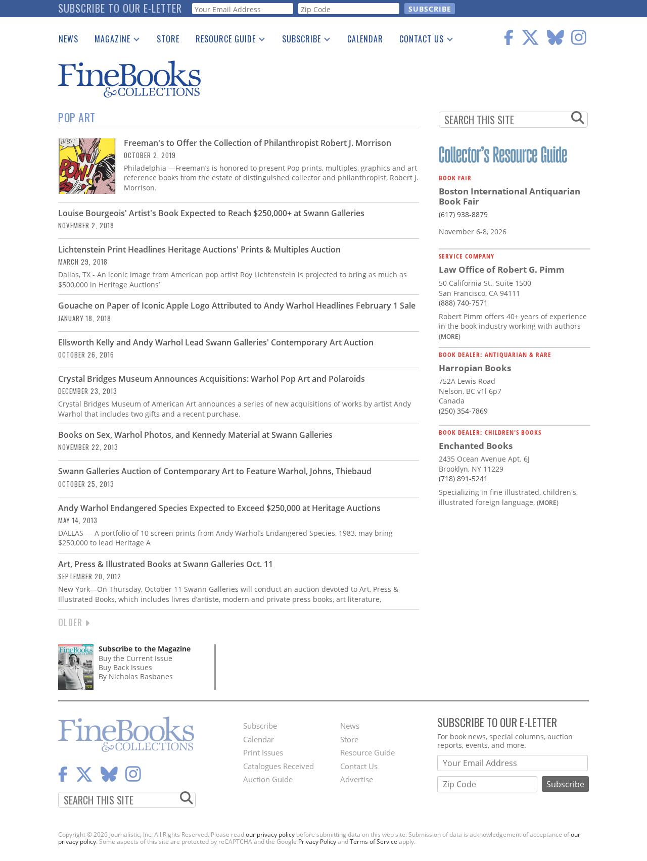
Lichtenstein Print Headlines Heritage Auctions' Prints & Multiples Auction (199, 249)
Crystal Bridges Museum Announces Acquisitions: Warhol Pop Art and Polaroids (211, 378)
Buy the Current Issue (135, 658)
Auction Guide (268, 779)
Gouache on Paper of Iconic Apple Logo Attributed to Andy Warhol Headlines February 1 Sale (236, 305)
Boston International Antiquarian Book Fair (509, 196)
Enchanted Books (476, 445)
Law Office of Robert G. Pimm (502, 269)
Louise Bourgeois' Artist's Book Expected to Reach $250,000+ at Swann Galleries (213, 213)
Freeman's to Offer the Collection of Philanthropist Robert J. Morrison (257, 142)
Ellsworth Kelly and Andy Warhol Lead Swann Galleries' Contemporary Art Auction (216, 342)
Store (168, 39)
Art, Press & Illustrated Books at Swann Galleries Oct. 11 (165, 564)
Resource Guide (222, 41)
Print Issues (263, 752)
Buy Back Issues (125, 667)
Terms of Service (373, 841)
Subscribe (297, 41)
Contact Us (417, 41)
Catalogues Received (278, 766)
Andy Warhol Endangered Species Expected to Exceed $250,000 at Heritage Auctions (219, 508)
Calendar (365, 39)
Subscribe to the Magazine (145, 648)
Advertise (356, 779)
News (68, 39)
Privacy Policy (317, 841)
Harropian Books (475, 368)
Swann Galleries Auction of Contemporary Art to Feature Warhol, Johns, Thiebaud (215, 471)
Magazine (108, 41)
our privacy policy (270, 834)
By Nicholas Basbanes (136, 676)
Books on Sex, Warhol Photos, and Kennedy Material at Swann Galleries (195, 434)
